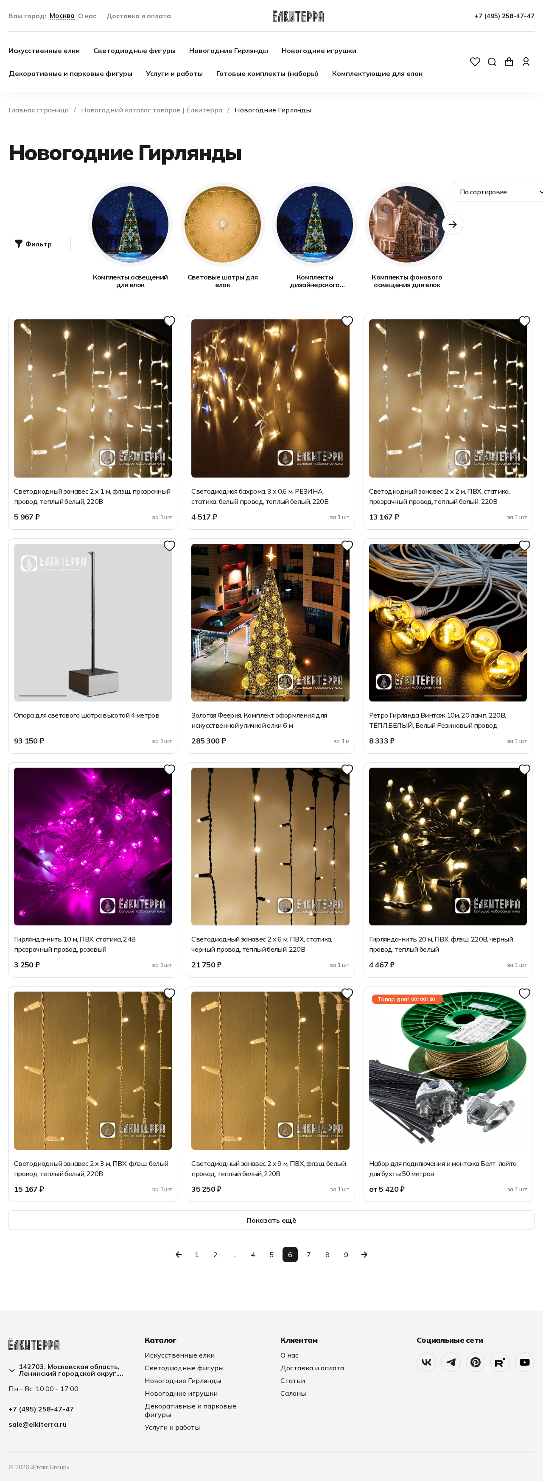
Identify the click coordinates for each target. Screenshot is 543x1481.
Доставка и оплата (138, 16)
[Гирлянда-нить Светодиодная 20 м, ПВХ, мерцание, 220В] (448, 846)
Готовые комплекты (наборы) (267, 73)
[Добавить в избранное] (169, 321)
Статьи (292, 1380)
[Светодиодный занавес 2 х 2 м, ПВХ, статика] (448, 398)
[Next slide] (452, 224)
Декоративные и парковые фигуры (70, 73)
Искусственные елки (44, 50)
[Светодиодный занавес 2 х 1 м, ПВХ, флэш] (93, 398)
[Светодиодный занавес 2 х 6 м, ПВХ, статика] (270, 846)
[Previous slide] (87, 224)
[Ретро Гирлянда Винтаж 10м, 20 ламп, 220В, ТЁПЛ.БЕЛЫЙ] (448, 622)
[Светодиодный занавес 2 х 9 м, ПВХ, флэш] (270, 1070)
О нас (87, 16)
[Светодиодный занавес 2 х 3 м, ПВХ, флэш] (93, 1070)
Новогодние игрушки (319, 50)
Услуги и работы (174, 73)
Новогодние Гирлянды (228, 50)
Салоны (293, 1393)
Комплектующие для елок (377, 73)
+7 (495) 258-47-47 (505, 16)
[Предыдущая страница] (178, 1254)
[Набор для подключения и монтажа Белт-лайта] (448, 1070)
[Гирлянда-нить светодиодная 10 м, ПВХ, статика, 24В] (93, 846)
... (234, 1254)
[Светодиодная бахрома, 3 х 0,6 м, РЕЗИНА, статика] (270, 398)
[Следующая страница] (364, 1254)
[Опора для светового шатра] (93, 622)
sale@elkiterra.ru (37, 1424)
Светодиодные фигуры (134, 50)
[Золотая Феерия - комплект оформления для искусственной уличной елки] (270, 622)
